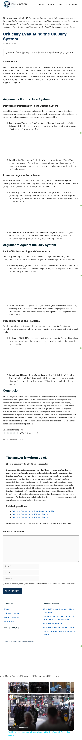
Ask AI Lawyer (71, 4)
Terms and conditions (17, 641)
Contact (6, 641)
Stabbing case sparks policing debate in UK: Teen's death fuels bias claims (40, 697)
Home (41, 4)
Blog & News (9, 621)
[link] (11, 697)
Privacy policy (31, 641)
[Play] (60, 687)
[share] (70, 696)
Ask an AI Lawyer (11, 613)
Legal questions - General (15, 439)
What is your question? (53, 623)
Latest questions (54, 4)
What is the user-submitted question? (59, 627)
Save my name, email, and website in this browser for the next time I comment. (40, 583)
